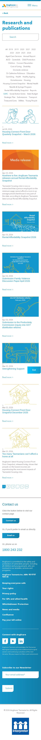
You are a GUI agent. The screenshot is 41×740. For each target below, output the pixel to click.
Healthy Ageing (29, 77)
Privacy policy (9, 594)
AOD (8, 60)
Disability (27, 67)
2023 (12, 53)
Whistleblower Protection (15, 604)
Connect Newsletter (25, 63)
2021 (28, 50)
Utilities (21, 101)
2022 (34, 50)
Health (18, 77)
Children (11, 63)
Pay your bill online (12, 620)
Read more (6, 143)
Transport (33, 97)
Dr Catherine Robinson (15, 73)
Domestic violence (20, 70)
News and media (10, 610)
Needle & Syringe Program (20, 87)
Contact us (11, 521)
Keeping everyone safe (14, 583)
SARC (5, 94)
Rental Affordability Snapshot (16, 90)
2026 (29, 53)
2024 (18, 53)
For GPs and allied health (15, 599)
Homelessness (16, 80)
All (6, 50)
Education (31, 73)
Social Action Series (18, 94)
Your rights (7, 588)
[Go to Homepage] (10, 5)
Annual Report (29, 56)
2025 (23, 53)
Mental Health (32, 84)
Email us (10, 535)
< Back (5, 13)
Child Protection (28, 60)
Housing (27, 80)
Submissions (22, 97)
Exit (34, 370)
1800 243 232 (12, 550)
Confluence (8, 615)
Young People (31, 101)
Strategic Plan (9, 97)
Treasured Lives (10, 101)
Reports (33, 90)
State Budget (32, 94)
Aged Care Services (14, 56)
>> (27, 487)
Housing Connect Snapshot (14, 84)
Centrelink (16, 60)
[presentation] (5, 37)
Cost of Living (16, 67)
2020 (22, 50)
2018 (11, 50)
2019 (16, 50)
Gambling (10, 77)
